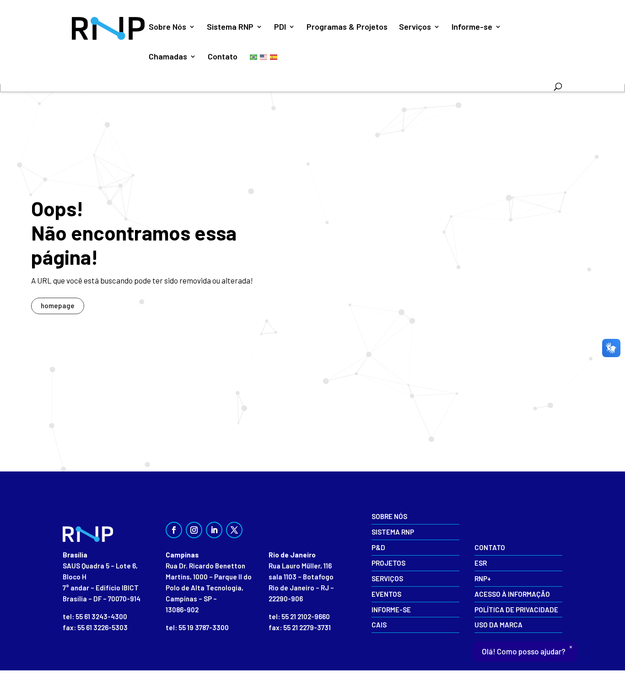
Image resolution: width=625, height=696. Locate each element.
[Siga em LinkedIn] (214, 530)
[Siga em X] (234, 530)
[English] (264, 56)
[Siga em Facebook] (174, 530)
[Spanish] (274, 56)
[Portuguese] (254, 56)
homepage (58, 305)
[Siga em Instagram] (194, 530)
